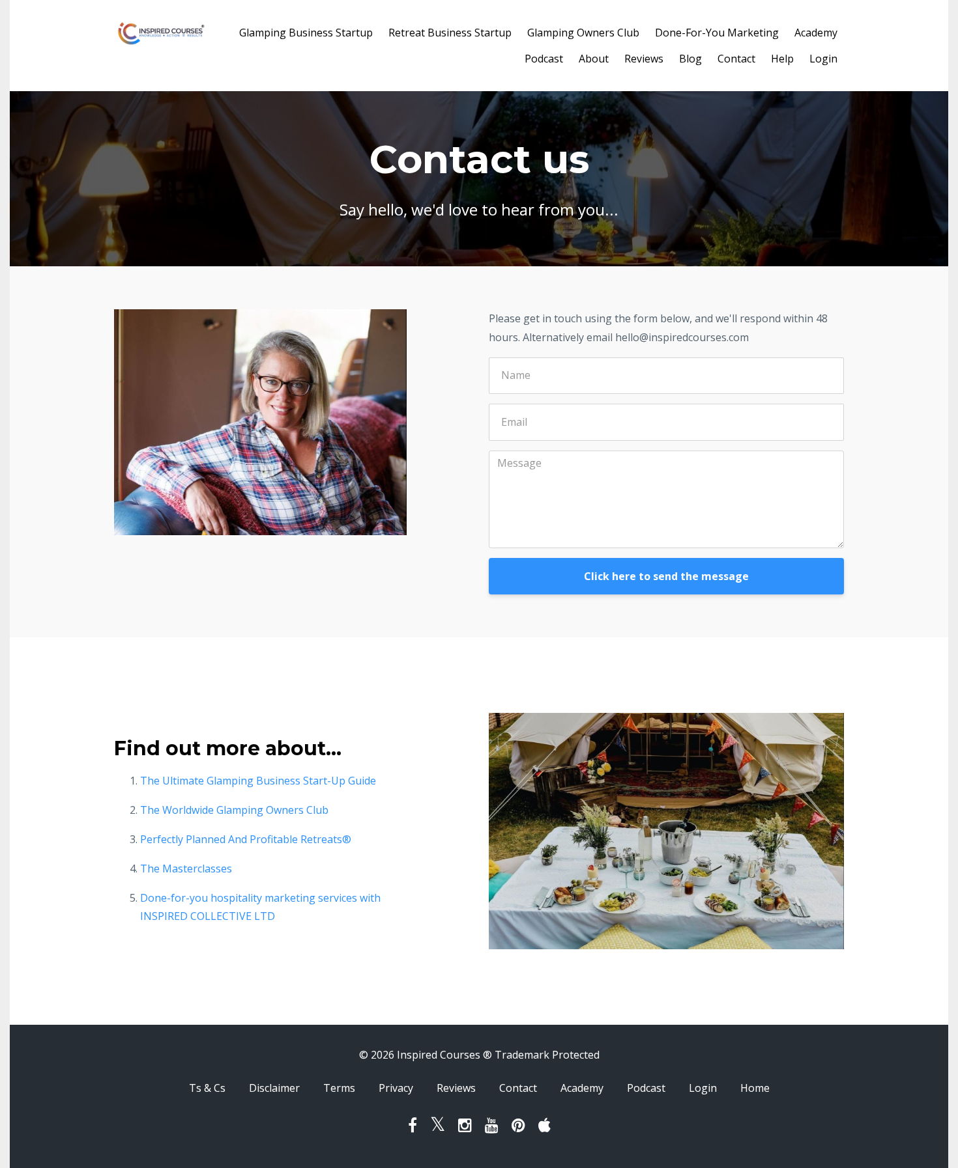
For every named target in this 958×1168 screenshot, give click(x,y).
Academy (815, 32)
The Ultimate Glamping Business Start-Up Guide (258, 780)
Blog (690, 58)
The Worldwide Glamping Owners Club (234, 810)
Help (782, 58)
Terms (339, 1088)
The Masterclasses (186, 868)
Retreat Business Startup (450, 32)
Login (823, 58)
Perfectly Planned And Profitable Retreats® (245, 839)
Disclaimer (274, 1088)
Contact (736, 58)
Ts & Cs (207, 1088)
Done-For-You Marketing (717, 32)
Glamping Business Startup (306, 32)
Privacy (396, 1088)
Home (755, 1088)
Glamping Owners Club (583, 32)
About (594, 58)
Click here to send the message (666, 576)
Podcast (544, 58)
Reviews (643, 58)
